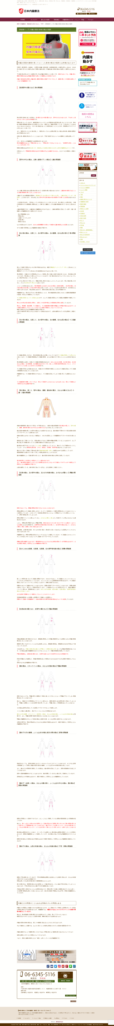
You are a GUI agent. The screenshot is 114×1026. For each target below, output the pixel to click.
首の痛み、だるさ (85, 241)
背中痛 (82, 225)
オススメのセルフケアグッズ (87, 185)
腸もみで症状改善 (85, 234)
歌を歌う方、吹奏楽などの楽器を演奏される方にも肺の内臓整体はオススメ (50, 148)
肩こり (82, 220)
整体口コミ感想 (84, 208)
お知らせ (82, 183)
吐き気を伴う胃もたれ (30, 282)
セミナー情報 (83, 190)
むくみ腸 (38, 445)
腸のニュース (83, 232)
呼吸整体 (82, 206)
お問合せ (57, 1018)
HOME (19, 1018)
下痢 (81, 194)
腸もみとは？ (83, 237)
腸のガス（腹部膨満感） (86, 230)
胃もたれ (82, 223)
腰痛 (81, 227)
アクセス (65, 1018)
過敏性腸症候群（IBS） (46, 450)
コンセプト (27, 1018)
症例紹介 (82, 213)
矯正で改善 (83, 218)
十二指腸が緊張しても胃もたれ (67, 355)
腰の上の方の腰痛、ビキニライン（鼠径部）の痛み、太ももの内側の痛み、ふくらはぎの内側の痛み (45, 714)
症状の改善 (83, 215)
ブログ (82, 192)
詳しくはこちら (70, 995)
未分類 (82, 211)
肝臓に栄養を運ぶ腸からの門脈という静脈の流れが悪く (41, 649)
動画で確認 (83, 204)
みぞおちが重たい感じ (47, 518)
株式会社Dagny (59, 1021)
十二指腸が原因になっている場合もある (28, 297)
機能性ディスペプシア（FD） (59, 267)
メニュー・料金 (37, 1018)
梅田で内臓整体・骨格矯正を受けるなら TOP (30, 24)
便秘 (81, 197)
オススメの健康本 (85, 187)
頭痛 (81, 239)
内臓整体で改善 (84, 201)
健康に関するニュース (86, 199)
